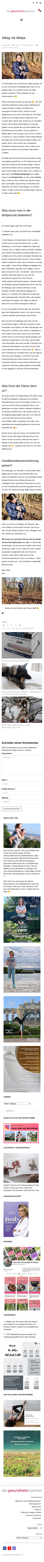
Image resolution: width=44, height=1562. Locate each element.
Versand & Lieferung (33, 1515)
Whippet (31, 628)
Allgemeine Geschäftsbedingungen (28, 1501)
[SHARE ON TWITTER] (3, 625)
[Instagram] (40, 3)
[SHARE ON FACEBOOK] (7, 625)
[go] (37, 1111)
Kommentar (7, 753)
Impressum (37, 1518)
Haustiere (14, 47)
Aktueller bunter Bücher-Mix (15, 661)
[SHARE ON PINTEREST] (16, 625)
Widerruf (38, 1509)
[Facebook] (33, 3)
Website (5, 798)
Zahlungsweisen (35, 1504)
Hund (13, 628)
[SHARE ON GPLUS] (11, 625)
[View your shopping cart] (40, 11)
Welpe (18, 628)
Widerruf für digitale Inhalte (31, 1512)
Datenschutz (36, 1507)
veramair (7, 45)
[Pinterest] (37, 3)
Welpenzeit (24, 628)
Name (5, 780)
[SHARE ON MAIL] (20, 625)
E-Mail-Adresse (8, 789)
